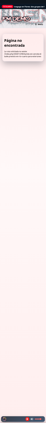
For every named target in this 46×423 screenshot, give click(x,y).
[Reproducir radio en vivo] (27, 419)
